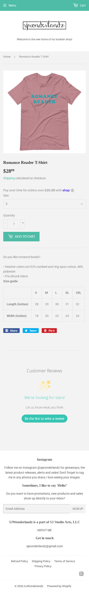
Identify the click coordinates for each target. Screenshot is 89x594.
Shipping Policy (41, 561)
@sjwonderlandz (48, 467)
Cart (82, 5)
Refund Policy (19, 561)
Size (6, 195)
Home (7, 56)
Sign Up (78, 508)
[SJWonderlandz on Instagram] (81, 574)
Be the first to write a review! (44, 418)
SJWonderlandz (33, 586)
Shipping (9, 178)
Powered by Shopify (59, 586)
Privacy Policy (43, 566)
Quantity (9, 215)
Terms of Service (64, 561)
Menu (12, 5)
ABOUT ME (44, 530)
